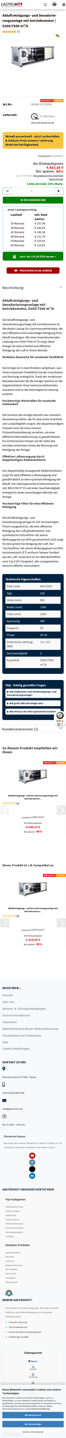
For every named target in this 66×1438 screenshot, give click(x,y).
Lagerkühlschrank (12, 1253)
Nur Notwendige (33, 1424)
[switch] (60, 724)
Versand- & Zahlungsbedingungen (24, 1008)
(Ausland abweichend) (42, 122)
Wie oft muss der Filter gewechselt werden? (33, 711)
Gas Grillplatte (11, 1269)
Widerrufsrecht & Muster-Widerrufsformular (30, 1029)
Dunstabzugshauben (14, 1232)
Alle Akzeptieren (33, 1415)
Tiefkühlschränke (12, 1211)
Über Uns (8, 1002)
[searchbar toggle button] (45, 4)
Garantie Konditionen (16, 1015)
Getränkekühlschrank (14, 1207)
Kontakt (7, 995)
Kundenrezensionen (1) (20, 729)
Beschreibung (12, 287)
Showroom (31, 1143)
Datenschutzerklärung (40, 1409)
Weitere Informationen (33, 1432)
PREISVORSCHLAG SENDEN (35, 270)
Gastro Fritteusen (12, 1220)
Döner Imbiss (10, 1274)
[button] (7, 191)
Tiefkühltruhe (10, 1215)
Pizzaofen (9, 1237)
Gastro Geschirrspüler (14, 1228)
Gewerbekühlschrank (14, 1224)
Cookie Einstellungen (16, 1048)
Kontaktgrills (10, 1278)
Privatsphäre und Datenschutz (21, 1035)
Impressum (9, 1022)
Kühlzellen (9, 1257)
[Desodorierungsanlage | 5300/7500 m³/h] (33, 56)
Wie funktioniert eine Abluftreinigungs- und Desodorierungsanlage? (31, 693)
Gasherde (9, 1261)
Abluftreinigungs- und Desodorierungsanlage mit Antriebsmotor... (33, 797)
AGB (5, 1042)
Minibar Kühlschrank (14, 1265)
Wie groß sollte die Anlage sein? (26, 703)
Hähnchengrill (11, 1282)
